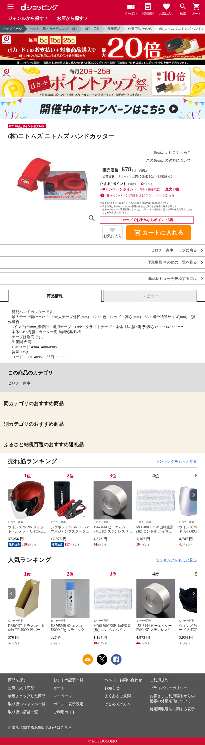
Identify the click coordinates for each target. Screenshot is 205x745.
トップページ (12, 29)
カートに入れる (159, 232)
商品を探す (17, 680)
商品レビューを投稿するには (172, 279)
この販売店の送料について (168, 160)
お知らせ (112, 688)
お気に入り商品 (21, 688)
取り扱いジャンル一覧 (27, 704)
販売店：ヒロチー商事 (172, 152)
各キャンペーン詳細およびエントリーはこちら (140, 195)
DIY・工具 (92, 29)
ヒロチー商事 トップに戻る (174, 250)
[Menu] (10, 6)
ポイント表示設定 (68, 704)
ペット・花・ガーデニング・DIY (53, 29)
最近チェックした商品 (27, 696)
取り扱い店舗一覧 (23, 712)
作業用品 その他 (140, 29)
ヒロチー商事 (19, 383)
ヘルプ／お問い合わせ (123, 680)
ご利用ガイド (64, 712)
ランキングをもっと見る (176, 461)
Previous (12, 495)
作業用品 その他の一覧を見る (172, 262)
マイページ (62, 696)
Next (193, 495)
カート (58, 688)
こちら (66, 727)
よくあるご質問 (117, 696)
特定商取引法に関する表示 (172, 709)
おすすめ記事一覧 (68, 680)
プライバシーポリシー (168, 688)
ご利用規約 (159, 680)
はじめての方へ (117, 704)
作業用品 (114, 29)
